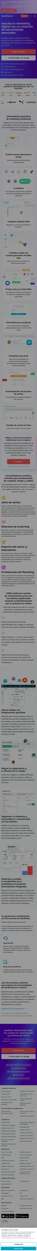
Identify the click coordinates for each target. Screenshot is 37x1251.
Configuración (18, 1244)
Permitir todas (18, 1248)
